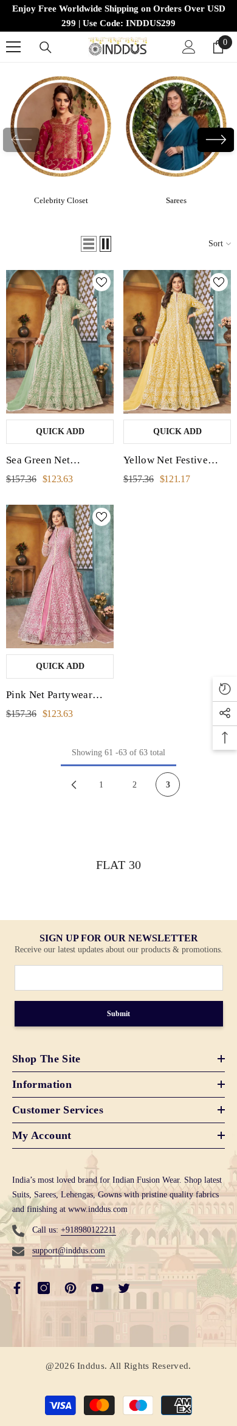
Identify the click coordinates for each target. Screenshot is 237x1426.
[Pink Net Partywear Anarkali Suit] (60, 576)
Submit (118, 1013)
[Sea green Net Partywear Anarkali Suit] (60, 342)
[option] (60, 140)
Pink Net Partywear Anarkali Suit (49, 696)
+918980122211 (88, 1229)
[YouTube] (97, 1288)
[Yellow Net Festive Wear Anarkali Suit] (177, 342)
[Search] (45, 47)
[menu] (13, 47)
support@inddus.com (68, 1250)
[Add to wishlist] (101, 282)
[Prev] (73, 784)
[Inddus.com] (60, 131)
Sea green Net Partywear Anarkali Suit (59, 461)
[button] (215, 140)
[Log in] (189, 47)
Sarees (176, 200)
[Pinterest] (70, 1288)
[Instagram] (44, 1288)
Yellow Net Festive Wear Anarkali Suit (165, 461)
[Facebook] (17, 1288)
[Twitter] (124, 1288)
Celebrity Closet (61, 200)
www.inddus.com (98, 1209)
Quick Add (60, 431)
